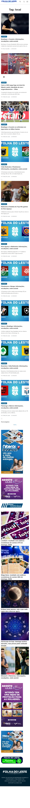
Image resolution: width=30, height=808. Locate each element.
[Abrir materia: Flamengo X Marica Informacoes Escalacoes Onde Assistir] (15, 390)
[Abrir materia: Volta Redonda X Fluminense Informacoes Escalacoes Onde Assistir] (15, 151)
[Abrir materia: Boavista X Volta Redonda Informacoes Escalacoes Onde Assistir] (15, 350)
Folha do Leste (6, 96)
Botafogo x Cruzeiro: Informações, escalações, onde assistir (12, 40)
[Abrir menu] (27, 1)
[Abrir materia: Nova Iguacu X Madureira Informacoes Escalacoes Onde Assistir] (15, 231)
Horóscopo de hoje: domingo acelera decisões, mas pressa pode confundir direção (14, 643)
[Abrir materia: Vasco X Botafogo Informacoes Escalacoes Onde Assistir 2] (15, 310)
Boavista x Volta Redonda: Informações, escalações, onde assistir (14, 367)
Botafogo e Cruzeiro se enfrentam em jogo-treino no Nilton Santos (13, 128)
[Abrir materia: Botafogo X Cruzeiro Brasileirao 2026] (15, 23)
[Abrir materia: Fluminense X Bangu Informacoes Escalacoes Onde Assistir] (15, 271)
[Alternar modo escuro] (24, 1)
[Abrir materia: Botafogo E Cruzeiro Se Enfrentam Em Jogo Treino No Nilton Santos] (15, 111)
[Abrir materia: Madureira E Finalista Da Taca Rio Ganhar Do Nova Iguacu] (15, 191)
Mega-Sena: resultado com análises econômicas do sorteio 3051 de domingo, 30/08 (13, 577)
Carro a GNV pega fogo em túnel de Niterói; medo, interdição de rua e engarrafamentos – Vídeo (13, 87)
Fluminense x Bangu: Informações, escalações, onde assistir (12, 287)
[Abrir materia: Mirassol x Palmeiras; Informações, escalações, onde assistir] (15, 661)
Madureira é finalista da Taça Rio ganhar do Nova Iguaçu (14, 208)
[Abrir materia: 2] (16, 424)
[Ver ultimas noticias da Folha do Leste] (12, 505)
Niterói (4, 82)
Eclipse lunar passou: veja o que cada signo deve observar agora (14, 610)
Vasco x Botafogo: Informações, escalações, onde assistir (11, 327)
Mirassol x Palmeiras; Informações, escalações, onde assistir (13, 677)
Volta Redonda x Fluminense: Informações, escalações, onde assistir (14, 168)
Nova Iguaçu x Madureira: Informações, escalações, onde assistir (14, 247)
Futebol (4, 36)
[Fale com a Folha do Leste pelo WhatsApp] (12, 760)
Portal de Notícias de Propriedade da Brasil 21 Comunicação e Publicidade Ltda (15, 778)
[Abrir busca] (20, 1)
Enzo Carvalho (6, 48)
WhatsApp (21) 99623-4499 (15, 782)
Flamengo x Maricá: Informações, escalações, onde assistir (12, 407)
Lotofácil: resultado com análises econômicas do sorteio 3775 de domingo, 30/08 (12, 543)
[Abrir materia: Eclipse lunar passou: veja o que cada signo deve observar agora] (15, 594)
